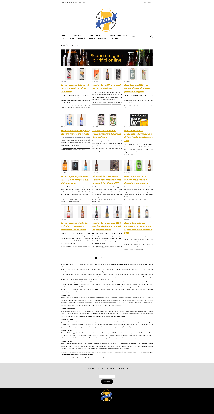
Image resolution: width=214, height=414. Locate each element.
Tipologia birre (68, 38)
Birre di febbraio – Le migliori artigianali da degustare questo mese (136, 179)
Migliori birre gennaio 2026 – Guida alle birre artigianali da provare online (106, 226)
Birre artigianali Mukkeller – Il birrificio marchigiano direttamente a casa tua (75, 226)
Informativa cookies (81, 411)
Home (64, 35)
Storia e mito (103, 38)
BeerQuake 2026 (129, 154)
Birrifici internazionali (118, 35)
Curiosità (81, 38)
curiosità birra (71, 201)
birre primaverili (64, 201)
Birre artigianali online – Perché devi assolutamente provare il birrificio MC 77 (106, 179)
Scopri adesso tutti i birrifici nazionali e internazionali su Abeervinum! (84, 358)
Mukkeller (80, 246)
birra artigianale (67, 105)
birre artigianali (75, 105)
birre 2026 (128, 105)
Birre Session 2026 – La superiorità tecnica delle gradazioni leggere (136, 88)
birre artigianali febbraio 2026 (139, 199)
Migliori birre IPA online (104, 104)
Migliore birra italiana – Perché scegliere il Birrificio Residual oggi (106, 133)
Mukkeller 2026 (86, 246)
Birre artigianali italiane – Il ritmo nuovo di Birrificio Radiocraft (75, 88)
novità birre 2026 (96, 201)
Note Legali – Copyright (96, 411)
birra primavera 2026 (67, 199)
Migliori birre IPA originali (115, 104)
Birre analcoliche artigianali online (70, 149)
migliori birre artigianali (116, 199)
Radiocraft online (72, 107)
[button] (151, 36)
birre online (140, 105)
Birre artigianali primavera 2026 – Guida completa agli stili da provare (75, 179)
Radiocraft (82, 105)
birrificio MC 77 (106, 199)
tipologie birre (77, 201)
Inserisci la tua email (107, 373)
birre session (146, 105)
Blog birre (78, 35)
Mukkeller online (64, 247)
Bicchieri (115, 38)
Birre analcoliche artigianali (69, 148)
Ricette (92, 38)
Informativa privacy (67, 411)
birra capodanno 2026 (131, 249)
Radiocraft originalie (80, 107)
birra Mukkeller (66, 246)
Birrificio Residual (113, 153)
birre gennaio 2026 (114, 246)
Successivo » (114, 258)
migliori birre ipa (98, 102)
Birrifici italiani (95, 35)
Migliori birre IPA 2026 (108, 102)
